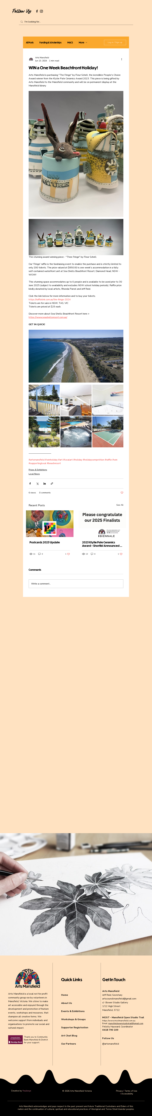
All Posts (30, 42)
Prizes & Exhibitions (38, 469)
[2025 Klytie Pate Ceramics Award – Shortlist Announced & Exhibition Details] (102, 523)
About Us (66, 1003)
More (81, 42)
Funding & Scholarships (50, 42)
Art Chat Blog (69, 1035)
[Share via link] (51, 483)
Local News (34, 473)
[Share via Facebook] (30, 483)
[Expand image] (44, 400)
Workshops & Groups (73, 1019)
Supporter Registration (74, 1027)
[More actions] (121, 59)
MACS (70, 42)
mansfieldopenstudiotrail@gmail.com (125, 1023)
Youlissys (26, 1090)
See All (119, 505)
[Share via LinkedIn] (44, 483)
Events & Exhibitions (73, 1011)
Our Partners (68, 1043)
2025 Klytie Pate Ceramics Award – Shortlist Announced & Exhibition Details (102, 544)
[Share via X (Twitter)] (37, 483)
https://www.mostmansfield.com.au (118, 1020)
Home (64, 995)
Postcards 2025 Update (45, 542)
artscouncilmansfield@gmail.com (119, 998)
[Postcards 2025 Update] (49, 523)
